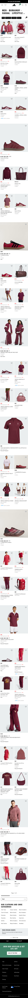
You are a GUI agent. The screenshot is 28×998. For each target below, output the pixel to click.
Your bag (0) (19, 940)
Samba (2, 920)
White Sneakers (13, 920)
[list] (12, 18)
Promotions (4, 975)
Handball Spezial (21, 923)
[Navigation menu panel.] (2, 5)
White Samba (13, 912)
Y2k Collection (22, 920)
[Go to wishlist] (5, 5)
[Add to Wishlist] (12, 22)
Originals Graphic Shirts (4, 915)
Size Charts (16, 975)
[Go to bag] (25, 5)
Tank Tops (3, 909)
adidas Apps (16, 972)
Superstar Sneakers (21, 918)
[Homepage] (14, 5)
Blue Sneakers (22, 912)
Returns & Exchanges (6, 965)
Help (3, 961)
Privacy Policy (17, 986)
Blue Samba (13, 918)
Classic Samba (13, 909)
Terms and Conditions (6, 991)
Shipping (4, 972)
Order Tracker (5, 968)
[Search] (22, 5)
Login (7, 940)
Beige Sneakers (13, 923)
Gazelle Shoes (22, 915)
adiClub (15, 961)
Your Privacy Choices (4, 987)
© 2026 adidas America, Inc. (14, 996)
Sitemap (4, 979)
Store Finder (16, 965)
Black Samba (13, 915)
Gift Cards (16, 968)
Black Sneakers (23, 909)
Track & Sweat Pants (4, 912)
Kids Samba (4, 923)
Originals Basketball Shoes (3, 918)
